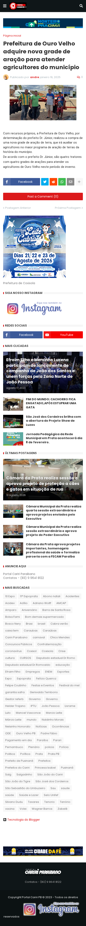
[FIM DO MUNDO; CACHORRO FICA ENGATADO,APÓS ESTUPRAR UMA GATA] (13, 404)
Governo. (52, 699)
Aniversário (29, 610)
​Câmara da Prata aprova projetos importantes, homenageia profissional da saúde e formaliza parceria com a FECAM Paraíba (53, 550)
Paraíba (42, 740)
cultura (10, 658)
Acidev (10, 603)
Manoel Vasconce (28, 713)
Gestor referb (14, 699)
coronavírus (13, 651)
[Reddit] (53, 181)
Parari (57, 740)
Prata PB (53, 754)
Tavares (33, 802)
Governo (35, 699)
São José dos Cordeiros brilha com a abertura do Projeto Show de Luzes (53, 421)
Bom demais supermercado (44, 617)
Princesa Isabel (45, 768)
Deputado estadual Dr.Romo (55, 658)
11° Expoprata (29, 596)
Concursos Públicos (18, 644)
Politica (10, 754)
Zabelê (62, 809)
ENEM (48, 672)
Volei (23, 809)
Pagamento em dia (18, 740)
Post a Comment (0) (43, 196)
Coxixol (32, 651)
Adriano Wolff (42, 603)
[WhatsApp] (62, 181)
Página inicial (12, 36)
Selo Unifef (51, 795)
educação (63, 665)
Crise (62, 651)
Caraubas (31, 630)
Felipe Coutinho (15, 685)
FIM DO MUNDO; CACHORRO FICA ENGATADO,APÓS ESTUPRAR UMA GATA (51, 403)
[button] (5, 6)
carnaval (39, 637)
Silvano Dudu (14, 802)
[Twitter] (45, 181)
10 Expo (10, 596)
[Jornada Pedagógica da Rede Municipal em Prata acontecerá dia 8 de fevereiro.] (13, 439)
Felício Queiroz (46, 678)
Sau (53, 788)
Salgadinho (24, 774)
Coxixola (47, 651)
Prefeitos (44, 761)
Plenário (34, 747)
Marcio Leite (54, 713)
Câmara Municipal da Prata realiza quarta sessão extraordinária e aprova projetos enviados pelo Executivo (53, 513)
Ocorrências (60, 726)
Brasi (29, 624)
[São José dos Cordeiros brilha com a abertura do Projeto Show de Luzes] (13, 421)
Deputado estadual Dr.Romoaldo (27, 665)
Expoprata (24, 678)
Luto (8, 713)
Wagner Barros (42, 809)
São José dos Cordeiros (51, 781)
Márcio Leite (13, 720)
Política (25, 754)
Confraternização (49, 644)
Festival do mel (69, 685)
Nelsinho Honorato (17, 726)
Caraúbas (50, 630)
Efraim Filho (12, 672)
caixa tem (12, 630)
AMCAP (61, 603)
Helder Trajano (15, 706)
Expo (8, 678)
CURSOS (25, 658)
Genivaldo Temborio (44, 692)
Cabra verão (59, 624)
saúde (9, 795)
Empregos (33, 672)
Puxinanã (67, 768)
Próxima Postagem (68, 207)
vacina (9, 809)
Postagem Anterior (18, 207)
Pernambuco (14, 747)
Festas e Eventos (43, 685)
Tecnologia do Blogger (23, 819)
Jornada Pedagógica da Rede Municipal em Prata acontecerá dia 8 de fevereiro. (54, 438)
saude (65, 788)
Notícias (41, 726)
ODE (8, 733)
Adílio (24, 603)
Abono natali (51, 596)
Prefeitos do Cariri (17, 768)
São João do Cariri (50, 774)
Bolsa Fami (12, 617)
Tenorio (49, 802)
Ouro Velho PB (25, 733)
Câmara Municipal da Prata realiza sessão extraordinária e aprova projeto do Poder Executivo (53, 531)
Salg (8, 774)
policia (49, 747)
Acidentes (72, 596)
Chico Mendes (60, 637)
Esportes (63, 672)
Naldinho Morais (53, 720)
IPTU (33, 706)
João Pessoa (50, 706)
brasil (41, 624)
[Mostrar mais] (79, 181)
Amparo (10, 610)
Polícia (63, 747)
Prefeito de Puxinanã (19, 761)
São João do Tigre (17, 781)
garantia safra (15, 692)
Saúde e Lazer (29, 795)
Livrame (70, 706)
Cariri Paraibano (16, 637)
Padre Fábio (49, 733)
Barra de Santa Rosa (56, 610)
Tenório (65, 802)
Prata (39, 754)
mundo (32, 720)
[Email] (70, 181)
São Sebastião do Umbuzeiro (25, 788)
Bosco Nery (13, 624)
